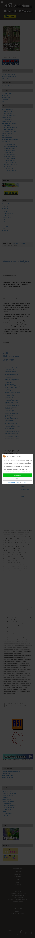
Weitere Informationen (14, 482)
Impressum (24, 482)
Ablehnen (17, 479)
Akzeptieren (17, 475)
